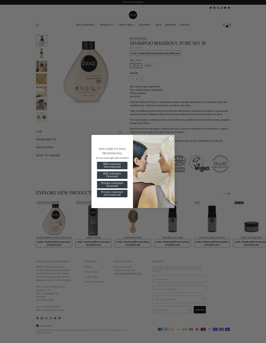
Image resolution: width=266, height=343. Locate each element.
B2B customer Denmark (112, 175)
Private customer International (112, 193)
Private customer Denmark (112, 184)
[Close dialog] (171, 138)
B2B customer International (112, 165)
